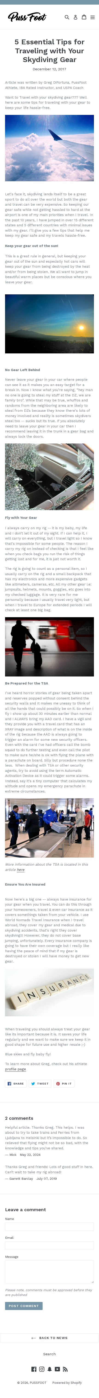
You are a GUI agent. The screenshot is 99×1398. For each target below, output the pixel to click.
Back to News (53, 1338)
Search (49, 1354)
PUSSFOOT (38, 1382)
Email (9, 1237)
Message (11, 1257)
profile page (15, 1069)
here (20, 870)
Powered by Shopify (67, 1382)
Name (9, 1219)
